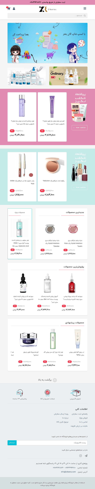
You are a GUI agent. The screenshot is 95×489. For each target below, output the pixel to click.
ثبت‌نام (12, 442)
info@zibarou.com (68, 472)
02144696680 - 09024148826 (64, 468)
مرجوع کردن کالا (62, 422)
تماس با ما (83, 422)
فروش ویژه (83, 418)
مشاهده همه (80, 127)
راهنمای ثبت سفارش (79, 414)
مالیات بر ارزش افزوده (79, 426)
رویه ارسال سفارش (61, 414)
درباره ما (65, 418)
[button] (10, 8)
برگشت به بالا (45, 380)
